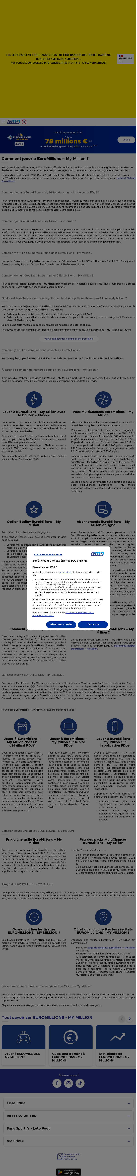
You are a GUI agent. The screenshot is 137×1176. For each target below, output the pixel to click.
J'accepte (93, 624)
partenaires (65, 572)
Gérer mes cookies (61, 624)
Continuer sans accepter (48, 554)
